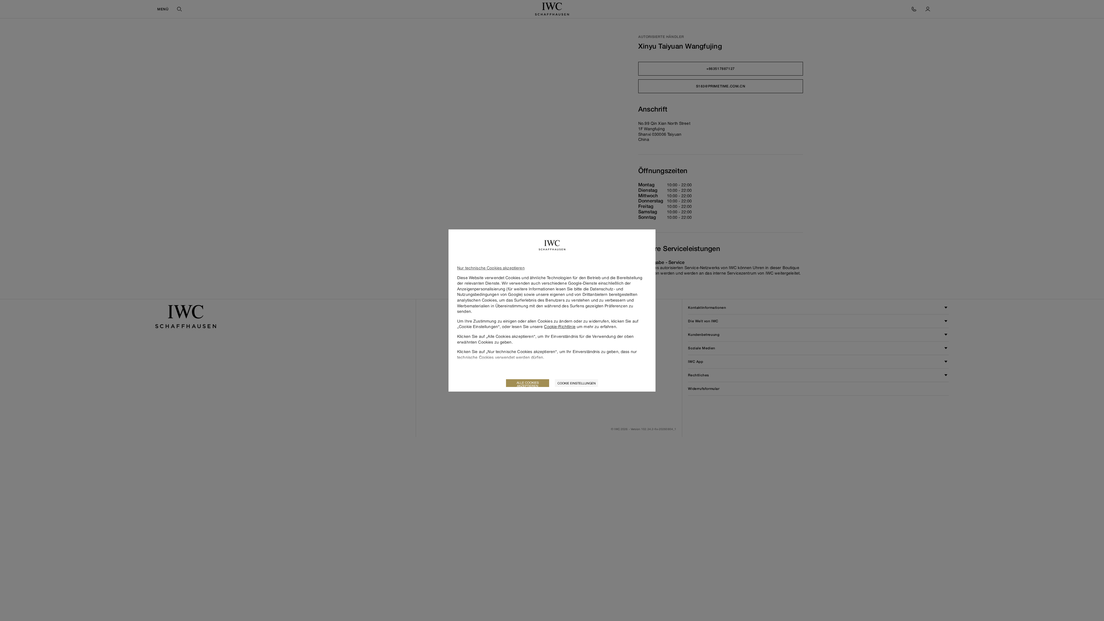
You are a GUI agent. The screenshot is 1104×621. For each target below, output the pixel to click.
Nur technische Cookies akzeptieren (491, 267)
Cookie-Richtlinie (559, 326)
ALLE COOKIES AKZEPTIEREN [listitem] (528, 384)
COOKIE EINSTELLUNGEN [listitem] (576, 383)
